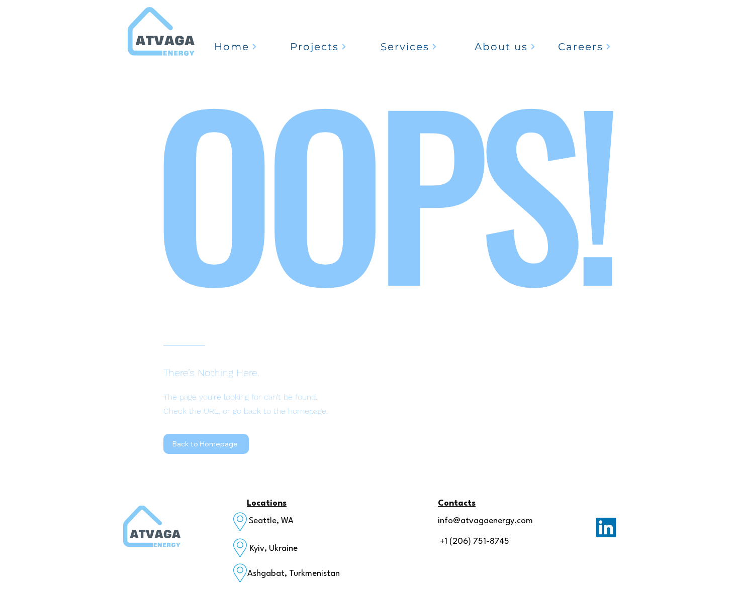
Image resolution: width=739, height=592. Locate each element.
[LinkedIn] (606, 527)
